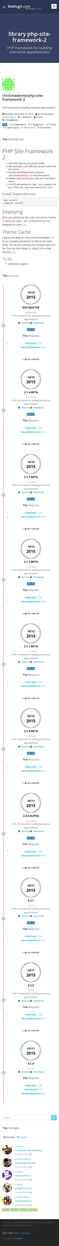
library (20, 1146)
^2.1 (33, 347)
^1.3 (33, 1089)
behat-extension (24, 1159)
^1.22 (33, 343)
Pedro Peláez (37, 9)
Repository (10, 117)
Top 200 (24, 1209)
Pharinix (18, 1238)
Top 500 (33, 1209)
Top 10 (6, 1209)
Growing (9, 1137)
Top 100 (14, 1209)
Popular (23, 1137)
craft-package (23, 1197)
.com (19, 6)
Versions (31, 127)
